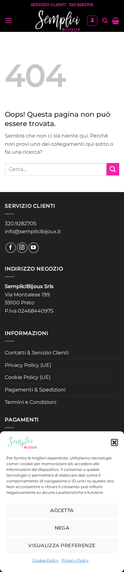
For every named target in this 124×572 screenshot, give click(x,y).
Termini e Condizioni (30, 402)
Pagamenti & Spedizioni (35, 390)
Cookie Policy (45, 560)
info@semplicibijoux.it (33, 231)
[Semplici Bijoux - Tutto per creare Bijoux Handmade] (57, 21)
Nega (62, 528)
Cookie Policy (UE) (28, 377)
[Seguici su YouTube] (33, 247)
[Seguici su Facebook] (10, 247)
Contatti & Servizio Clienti (37, 353)
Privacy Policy (75, 560)
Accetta (61, 510)
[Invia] (113, 169)
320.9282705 (20, 223)
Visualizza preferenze (61, 545)
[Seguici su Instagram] (22, 247)
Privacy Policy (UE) (28, 365)
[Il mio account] (92, 21)
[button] (114, 442)
